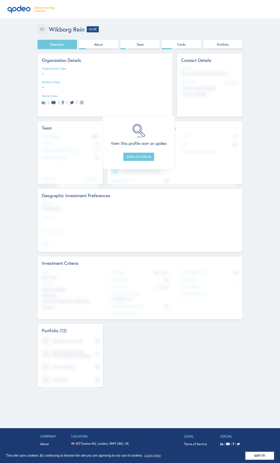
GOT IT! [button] (259, 455)
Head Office (189, 82)
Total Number (50, 136)
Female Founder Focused (127, 305)
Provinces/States (53, 231)
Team (140, 44)
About (98, 44)
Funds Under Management (199, 152)
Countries (48, 217)
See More (91, 178)
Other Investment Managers (60, 150)
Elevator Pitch (51, 82)
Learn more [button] (152, 455)
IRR (184, 144)
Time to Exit (119, 287)
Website (186, 68)
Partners (47, 143)
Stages (46, 272)
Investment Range (123, 313)
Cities (45, 244)
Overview (57, 44)
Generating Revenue (194, 272)
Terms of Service (195, 444)
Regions (47, 204)
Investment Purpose (194, 294)
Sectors (47, 284)
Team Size (118, 272)
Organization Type (54, 68)
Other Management (54, 157)
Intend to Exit (121, 279)
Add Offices (231, 82)
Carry (186, 136)
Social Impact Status (125, 294)
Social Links (49, 96)
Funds (181, 44)
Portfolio (223, 44)
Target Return (190, 287)
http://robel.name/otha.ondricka (204, 73)
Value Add (48, 179)
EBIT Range (188, 279)
